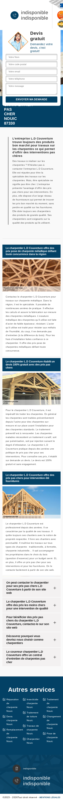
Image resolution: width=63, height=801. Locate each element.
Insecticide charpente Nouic (32, 703)
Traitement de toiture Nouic (32, 716)
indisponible (34, 12)
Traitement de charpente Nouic (52, 705)
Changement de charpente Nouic (54, 722)
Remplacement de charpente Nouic (13, 735)
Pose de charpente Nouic (52, 737)
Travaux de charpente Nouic (33, 729)
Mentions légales (49, 797)
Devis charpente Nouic (12, 720)
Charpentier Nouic (33, 741)
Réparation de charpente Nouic (12, 705)
